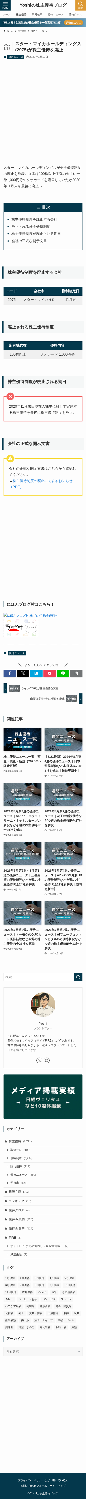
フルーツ (66, 1299)
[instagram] (47, 1060)
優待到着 (21, 1158)
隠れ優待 (20, 1166)
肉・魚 (25, 1320)
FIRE (15, 1237)
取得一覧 (20, 1150)
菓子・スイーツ (43, 1320)
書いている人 (60, 1480)
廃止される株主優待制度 (30, 227)
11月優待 (10, 1292)
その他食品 (68, 1292)
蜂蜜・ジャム (66, 1320)
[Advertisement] (43, 108)
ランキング (20, 1201)
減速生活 (18, 1254)
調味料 (9, 1327)
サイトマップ (57, 1485)
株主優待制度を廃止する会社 (34, 219)
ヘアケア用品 (13, 1306)
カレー (9, 1299)
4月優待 (54, 1278)
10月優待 (69, 1285)
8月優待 (39, 1285)
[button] (10, 673)
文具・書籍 (35, 1313)
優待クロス (19, 1210)
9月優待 (54, 1285)
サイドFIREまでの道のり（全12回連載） (39, 1246)
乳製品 (30, 1306)
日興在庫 (19, 1191)
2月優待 (25, 1278)
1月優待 (10, 1278)
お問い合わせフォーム (34, 1485)
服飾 (66, 1313)
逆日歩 (18, 1182)
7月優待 (25, 1285)
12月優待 (27, 1292)
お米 (54, 1292)
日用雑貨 (53, 1313)
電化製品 (45, 1327)
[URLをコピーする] (76, 673)
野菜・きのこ (26, 1327)
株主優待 (20, 1141)
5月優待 (69, 1278)
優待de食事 (21, 1228)
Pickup (42, 1292)
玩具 (76, 1313)
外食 (21, 1313)
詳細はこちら (73, 22)
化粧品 (9, 1313)
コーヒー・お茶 (28, 1299)
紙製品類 (10, 1320)
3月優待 (39, 1278)
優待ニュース (16, 57)
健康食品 (45, 1306)
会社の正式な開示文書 (29, 241)
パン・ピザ (49, 1299)
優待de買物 (21, 1219)
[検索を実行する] (78, 977)
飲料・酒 (61, 1327)
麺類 (74, 1327)
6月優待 (10, 1285)
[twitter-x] (39, 1060)
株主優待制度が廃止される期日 (36, 234)
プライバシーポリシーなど (34, 1480)
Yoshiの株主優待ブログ (43, 5)
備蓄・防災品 (63, 1306)
